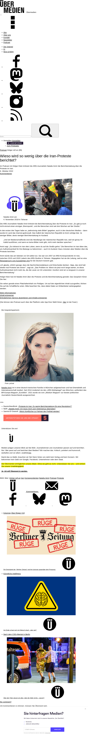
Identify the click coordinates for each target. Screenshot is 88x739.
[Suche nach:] (16, 136)
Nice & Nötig (8, 52)
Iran (22, 478)
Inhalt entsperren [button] (7, 295)
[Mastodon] (65, 505)
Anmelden (16, 141)
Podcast (6, 42)
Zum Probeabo (13, 146)
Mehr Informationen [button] (8, 293)
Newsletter (7, 40)
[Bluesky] (39, 505)
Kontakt (6, 37)
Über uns (7, 35)
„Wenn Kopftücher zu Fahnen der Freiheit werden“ (39, 411)
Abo (5, 32)
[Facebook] (13, 505)
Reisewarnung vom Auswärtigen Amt (15, 261)
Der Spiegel (8, 47)
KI (4, 49)
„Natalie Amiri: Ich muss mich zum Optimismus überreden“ (32, 409)
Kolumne (7, 513)
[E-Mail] (52, 491)
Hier (64, 302)
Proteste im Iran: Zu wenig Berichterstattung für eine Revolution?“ (45, 406)
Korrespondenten (32, 478)
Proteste (60, 478)
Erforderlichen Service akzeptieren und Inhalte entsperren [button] (23, 298)
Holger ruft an (14, 478)
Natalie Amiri (6, 388)
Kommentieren (6, 174)
